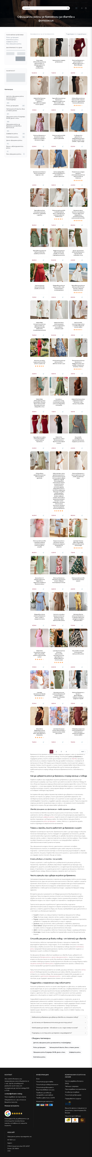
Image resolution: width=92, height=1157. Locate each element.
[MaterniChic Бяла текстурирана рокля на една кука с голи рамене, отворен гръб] (59, 309)
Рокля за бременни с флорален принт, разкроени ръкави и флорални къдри (39, 138)
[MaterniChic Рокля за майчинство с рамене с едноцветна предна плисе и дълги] (39, 85)
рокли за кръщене (50, 821)
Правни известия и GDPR (45, 1098)
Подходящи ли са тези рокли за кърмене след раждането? (52, 1033)
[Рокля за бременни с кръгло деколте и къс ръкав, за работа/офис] (78, 460)
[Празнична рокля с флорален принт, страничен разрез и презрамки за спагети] (59, 528)
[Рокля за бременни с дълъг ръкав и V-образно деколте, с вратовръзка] (78, 47)
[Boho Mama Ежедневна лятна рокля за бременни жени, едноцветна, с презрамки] (39, 716)
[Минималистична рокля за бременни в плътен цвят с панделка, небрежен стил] (59, 679)
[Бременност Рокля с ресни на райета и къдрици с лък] (39, 159)
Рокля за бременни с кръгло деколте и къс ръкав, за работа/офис (78, 476)
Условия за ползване (72, 1092)
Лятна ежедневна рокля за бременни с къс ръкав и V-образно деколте (59, 174)
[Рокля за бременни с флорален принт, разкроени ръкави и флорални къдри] (39, 122)
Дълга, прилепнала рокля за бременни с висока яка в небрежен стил (78, 253)
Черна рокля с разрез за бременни (58, 61)
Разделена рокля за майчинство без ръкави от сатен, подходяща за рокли (59, 253)
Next (82, 751)
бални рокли (49, 963)
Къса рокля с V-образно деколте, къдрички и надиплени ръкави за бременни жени (39, 581)
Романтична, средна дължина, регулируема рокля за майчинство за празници (78, 175)
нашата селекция (36, 963)
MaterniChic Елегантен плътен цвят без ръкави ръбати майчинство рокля (39, 653)
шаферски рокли (48, 817)
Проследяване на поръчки (71, 2)
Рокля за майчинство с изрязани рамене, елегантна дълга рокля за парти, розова (39, 544)
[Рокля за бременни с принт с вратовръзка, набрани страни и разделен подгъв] (78, 679)
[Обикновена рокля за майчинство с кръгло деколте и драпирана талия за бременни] (78, 85)
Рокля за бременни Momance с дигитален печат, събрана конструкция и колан (58, 580)
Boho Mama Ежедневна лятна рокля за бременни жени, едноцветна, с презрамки (39, 732)
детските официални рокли (50, 976)
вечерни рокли (45, 957)
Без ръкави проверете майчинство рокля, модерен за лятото (78, 439)
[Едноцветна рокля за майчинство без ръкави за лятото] (39, 237)
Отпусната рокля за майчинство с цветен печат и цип (59, 362)
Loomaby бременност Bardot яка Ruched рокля (39, 694)
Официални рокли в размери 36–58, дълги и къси (49, 1052)
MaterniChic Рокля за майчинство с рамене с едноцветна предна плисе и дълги (39, 101)
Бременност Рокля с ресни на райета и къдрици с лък (39, 173)
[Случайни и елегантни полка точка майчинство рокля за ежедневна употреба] (59, 386)
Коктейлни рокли (39, 1057)
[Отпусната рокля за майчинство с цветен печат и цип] (59, 347)
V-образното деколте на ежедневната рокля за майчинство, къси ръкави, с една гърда (78, 138)
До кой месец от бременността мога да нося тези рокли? (52, 1022)
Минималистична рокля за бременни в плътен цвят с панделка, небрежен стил (59, 695)
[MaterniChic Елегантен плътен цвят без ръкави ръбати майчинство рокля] (39, 638)
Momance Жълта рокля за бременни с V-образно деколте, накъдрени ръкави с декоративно (78, 617)
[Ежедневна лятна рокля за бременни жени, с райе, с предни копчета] (39, 601)
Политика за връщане (73, 1095)
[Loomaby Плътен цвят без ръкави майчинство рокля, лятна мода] (78, 528)
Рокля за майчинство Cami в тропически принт (78, 579)
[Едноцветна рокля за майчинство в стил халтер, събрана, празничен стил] (78, 272)
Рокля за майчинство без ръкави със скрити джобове (58, 137)
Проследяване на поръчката (15, 1097)
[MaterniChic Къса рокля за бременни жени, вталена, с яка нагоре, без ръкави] (78, 386)
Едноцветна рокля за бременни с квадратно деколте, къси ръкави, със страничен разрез (58, 101)
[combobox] (44, 8)
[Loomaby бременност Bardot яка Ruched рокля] (39, 679)
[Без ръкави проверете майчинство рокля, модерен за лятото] (78, 424)
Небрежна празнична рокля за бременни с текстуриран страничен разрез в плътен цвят (78, 732)
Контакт (84, 2)
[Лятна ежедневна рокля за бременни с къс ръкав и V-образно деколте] (59, 159)
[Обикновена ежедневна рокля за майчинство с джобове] (39, 460)
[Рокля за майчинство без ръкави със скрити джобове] (59, 122)
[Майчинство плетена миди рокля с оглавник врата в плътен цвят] (78, 309)
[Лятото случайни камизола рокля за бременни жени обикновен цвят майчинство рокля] (59, 601)
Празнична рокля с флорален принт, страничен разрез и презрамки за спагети (59, 544)
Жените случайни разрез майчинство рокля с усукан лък (39, 362)
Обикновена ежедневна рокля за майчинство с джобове (39, 476)
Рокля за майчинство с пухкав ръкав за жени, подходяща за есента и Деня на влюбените (58, 213)
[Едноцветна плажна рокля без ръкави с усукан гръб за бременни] (39, 424)
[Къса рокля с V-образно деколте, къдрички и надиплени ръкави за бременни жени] (39, 565)
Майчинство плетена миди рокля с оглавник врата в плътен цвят (78, 325)
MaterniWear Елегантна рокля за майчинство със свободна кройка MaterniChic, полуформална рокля (39, 326)
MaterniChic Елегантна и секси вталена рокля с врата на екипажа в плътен (59, 440)
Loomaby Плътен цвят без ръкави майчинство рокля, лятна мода (78, 543)
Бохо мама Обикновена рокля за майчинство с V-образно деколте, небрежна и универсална (39, 64)
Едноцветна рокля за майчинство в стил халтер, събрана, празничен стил (78, 288)
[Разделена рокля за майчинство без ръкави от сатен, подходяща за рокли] (59, 237)
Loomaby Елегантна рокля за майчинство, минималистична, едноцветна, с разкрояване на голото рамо (59, 655)
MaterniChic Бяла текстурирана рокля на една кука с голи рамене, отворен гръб (59, 325)
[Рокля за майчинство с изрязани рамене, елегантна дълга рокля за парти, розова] (39, 528)
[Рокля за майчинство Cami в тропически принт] (78, 565)
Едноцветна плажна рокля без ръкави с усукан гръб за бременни (40, 439)
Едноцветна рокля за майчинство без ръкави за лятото (39, 252)
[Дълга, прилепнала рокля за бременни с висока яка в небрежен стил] (78, 237)
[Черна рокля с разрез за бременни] (59, 47)
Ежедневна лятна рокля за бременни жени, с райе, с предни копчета (39, 617)
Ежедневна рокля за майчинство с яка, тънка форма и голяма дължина (59, 288)
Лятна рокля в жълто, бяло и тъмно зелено (64, 1047)
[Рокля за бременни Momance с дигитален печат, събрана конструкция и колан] (59, 565)
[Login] (81, 8)
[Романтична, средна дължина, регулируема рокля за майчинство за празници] (78, 159)
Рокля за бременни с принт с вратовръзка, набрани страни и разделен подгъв (78, 695)
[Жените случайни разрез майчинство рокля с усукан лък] (39, 347)
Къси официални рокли (13, 44)
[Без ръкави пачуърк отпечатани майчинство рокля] (78, 638)
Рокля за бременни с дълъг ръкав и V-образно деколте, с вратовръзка (78, 62)
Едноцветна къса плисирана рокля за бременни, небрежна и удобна (39, 213)
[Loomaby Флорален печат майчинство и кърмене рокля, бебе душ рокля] (59, 716)
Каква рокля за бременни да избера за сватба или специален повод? (55, 1017)
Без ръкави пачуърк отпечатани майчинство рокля (78, 652)
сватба (74, 759)
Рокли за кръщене (39, 1047)
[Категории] (76, 8)
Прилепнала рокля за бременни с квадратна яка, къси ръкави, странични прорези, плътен (78, 363)
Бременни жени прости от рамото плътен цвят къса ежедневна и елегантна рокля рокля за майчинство (78, 214)
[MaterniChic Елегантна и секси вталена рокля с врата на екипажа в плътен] (59, 424)
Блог (38, 1079)
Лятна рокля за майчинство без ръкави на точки (39, 287)
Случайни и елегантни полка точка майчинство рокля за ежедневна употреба (59, 402)
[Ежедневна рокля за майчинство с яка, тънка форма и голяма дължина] (59, 272)
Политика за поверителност (47, 1084)
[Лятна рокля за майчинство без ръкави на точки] (39, 272)
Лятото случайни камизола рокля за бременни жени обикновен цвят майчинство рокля (59, 617)
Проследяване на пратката (75, 1089)
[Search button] (68, 8)
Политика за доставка (44, 1081)
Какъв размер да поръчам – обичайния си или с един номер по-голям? (55, 1028)
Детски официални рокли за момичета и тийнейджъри (52, 1042)
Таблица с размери (71, 1086)
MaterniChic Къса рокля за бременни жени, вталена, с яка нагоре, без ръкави (78, 401)
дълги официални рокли (60, 957)
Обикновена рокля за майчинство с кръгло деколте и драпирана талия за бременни (78, 100)
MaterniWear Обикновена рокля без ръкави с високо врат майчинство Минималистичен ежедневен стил (39, 402)
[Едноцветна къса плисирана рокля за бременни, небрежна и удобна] (39, 197)
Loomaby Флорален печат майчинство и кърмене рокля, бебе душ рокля (58, 731)
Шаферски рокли (75, 1052)
